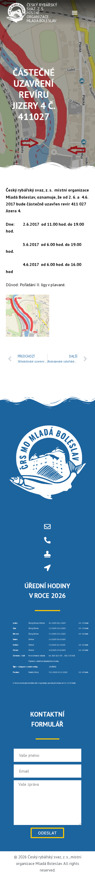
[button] (75, 12)
